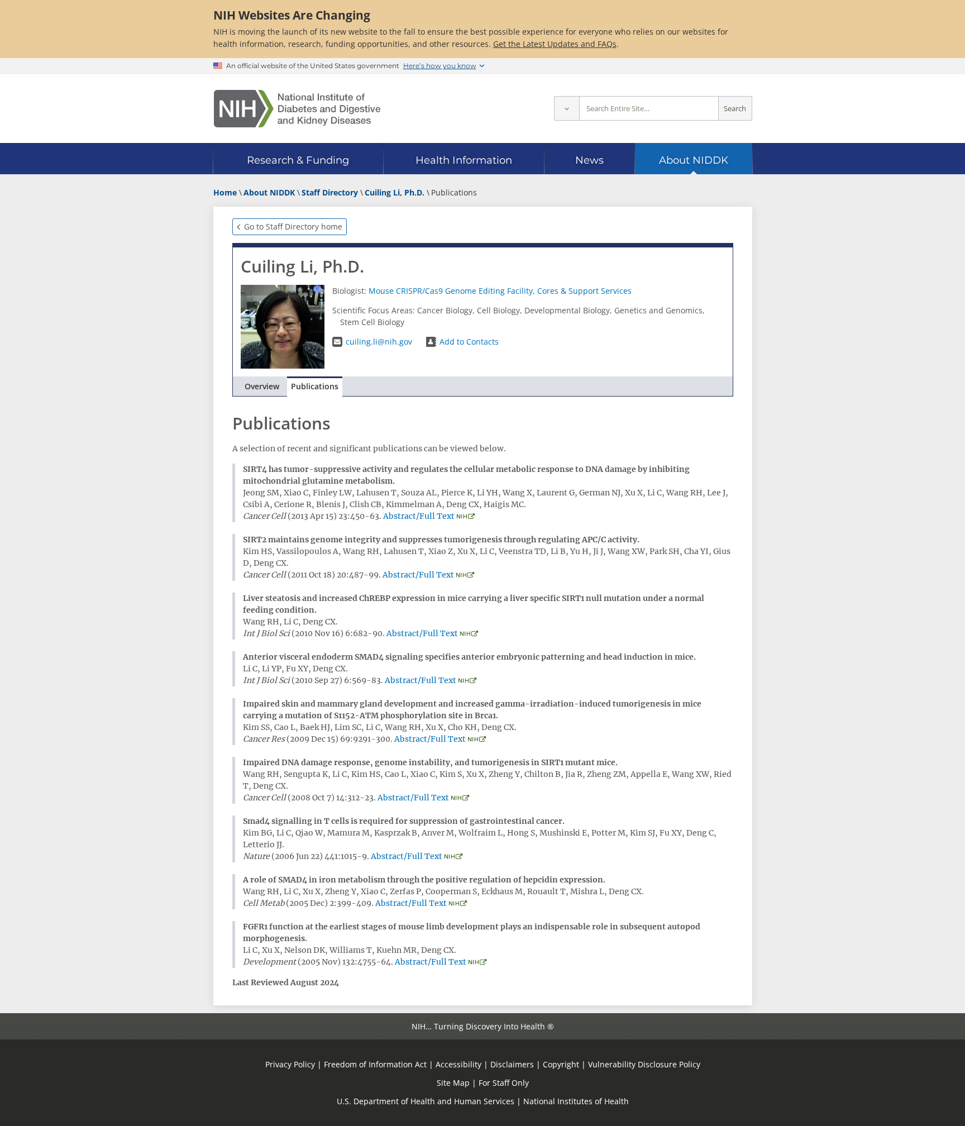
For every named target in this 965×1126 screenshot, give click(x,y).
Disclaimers (512, 1064)
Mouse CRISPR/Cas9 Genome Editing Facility (451, 290)
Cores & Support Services (584, 290)
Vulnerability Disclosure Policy (644, 1064)
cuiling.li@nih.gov (379, 341)
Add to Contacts (469, 341)
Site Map (453, 1082)
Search (735, 108)
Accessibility (458, 1064)
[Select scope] (566, 108)
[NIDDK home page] (297, 108)
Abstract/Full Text (419, 516)
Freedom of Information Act (375, 1064)
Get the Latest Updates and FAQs (555, 44)
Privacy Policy (290, 1064)
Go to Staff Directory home (293, 226)
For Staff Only (504, 1082)
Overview (262, 386)
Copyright (561, 1064)
